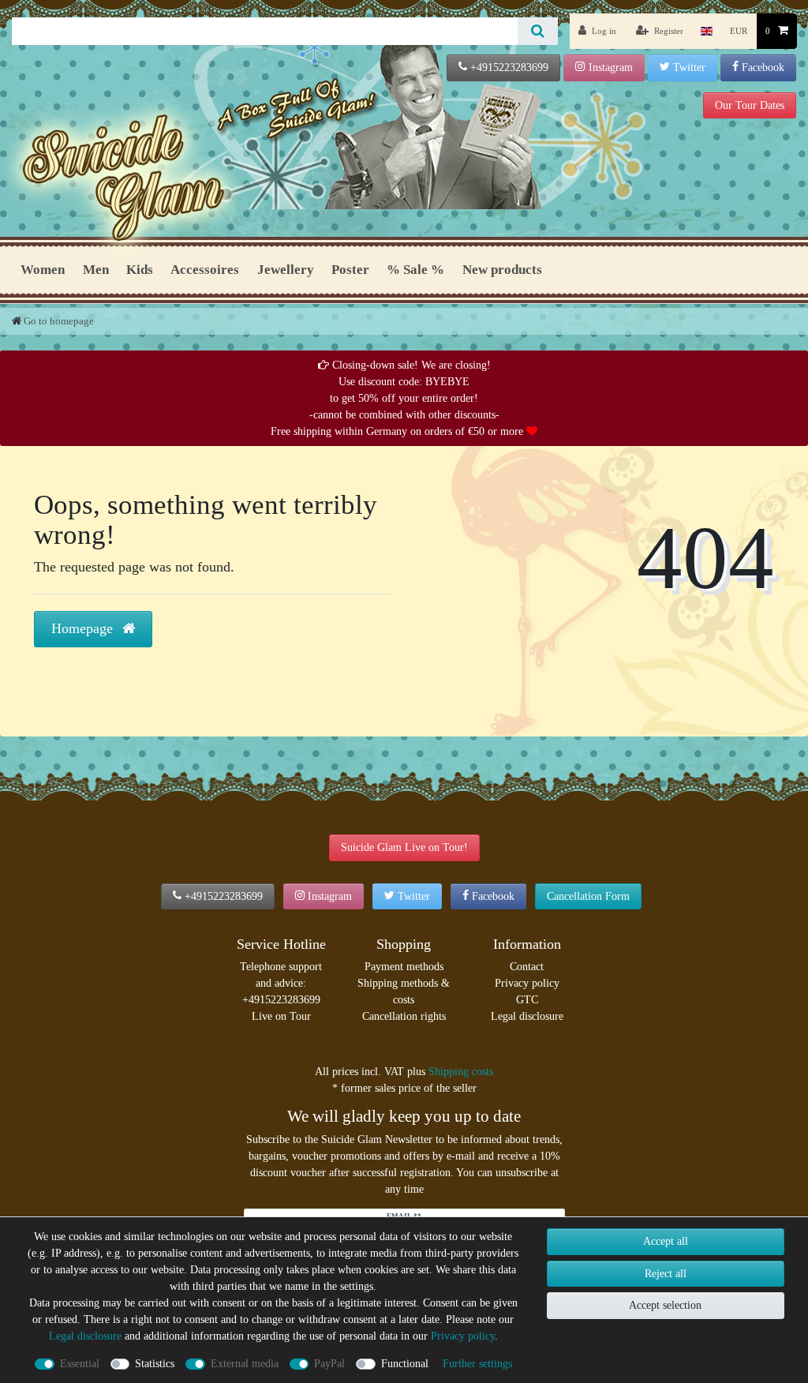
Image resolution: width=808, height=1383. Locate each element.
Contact (527, 967)
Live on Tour (281, 1016)
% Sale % (415, 269)
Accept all (665, 1241)
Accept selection (665, 1305)
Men (96, 269)
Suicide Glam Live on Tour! (404, 847)
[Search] (538, 31)
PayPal (329, 1364)
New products (502, 269)
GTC (527, 1000)
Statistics (154, 1364)
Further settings (477, 1364)
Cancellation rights (404, 1016)
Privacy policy (527, 983)
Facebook (763, 67)
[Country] (706, 31)
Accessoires (204, 269)
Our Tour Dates (749, 105)
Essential (79, 1364)
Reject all (665, 1274)
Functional (404, 1364)
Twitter (689, 67)
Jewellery (285, 269)
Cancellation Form (588, 896)
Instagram (611, 67)
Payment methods (404, 967)
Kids (139, 269)
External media (245, 1364)
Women (43, 269)
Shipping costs (460, 1072)
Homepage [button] (84, 628)
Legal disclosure (527, 1016)
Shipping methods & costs (403, 991)
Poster (350, 269)
